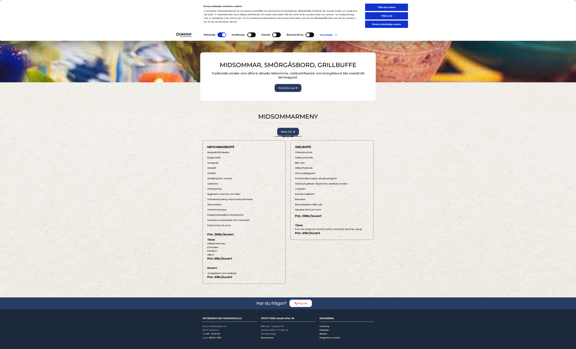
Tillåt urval (386, 16)
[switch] (251, 34)
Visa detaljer (326, 35)
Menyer (323, 333)
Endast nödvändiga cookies (386, 24)
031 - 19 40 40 (213, 333)
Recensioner (267, 337)
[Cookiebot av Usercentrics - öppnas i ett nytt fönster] (184, 35)
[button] (288, 88)
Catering (324, 326)
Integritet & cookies (330, 337)
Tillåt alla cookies (387, 7)
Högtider (324, 330)
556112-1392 (215, 337)
